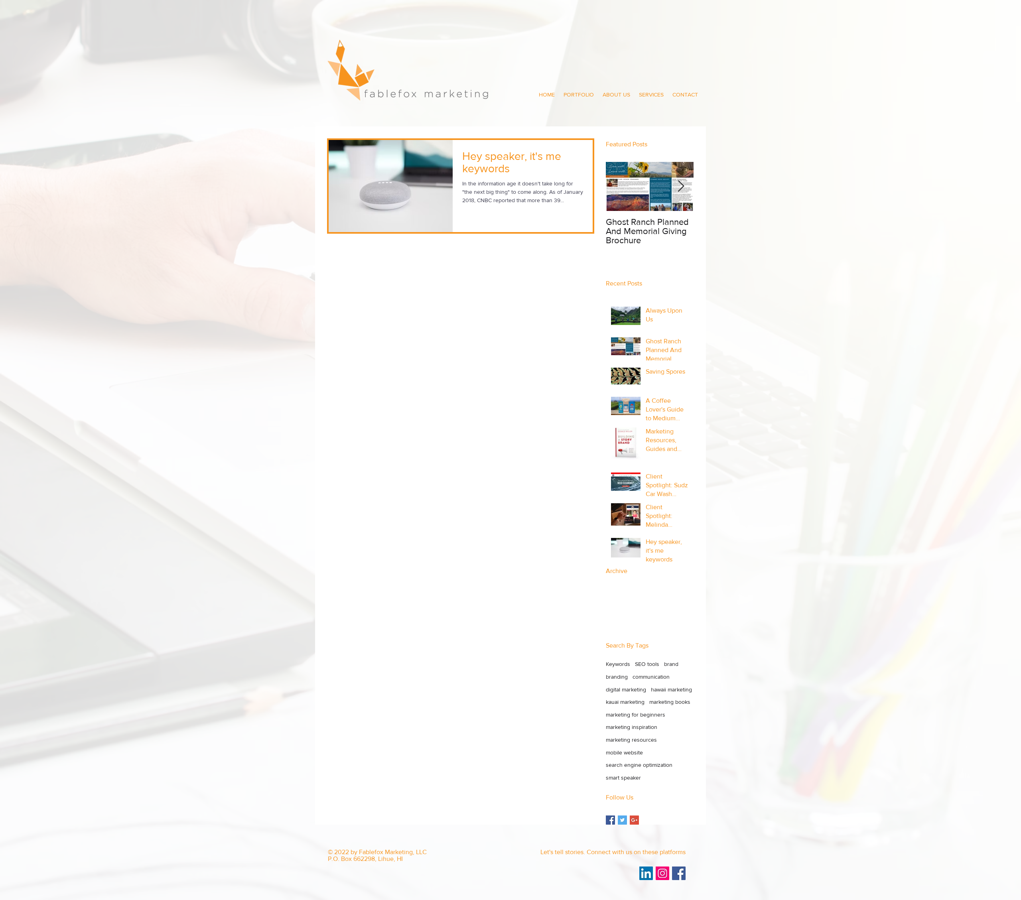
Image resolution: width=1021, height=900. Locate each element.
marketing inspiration (631, 727)
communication (651, 677)
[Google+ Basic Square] (634, 820)
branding (617, 677)
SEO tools (647, 664)
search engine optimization (639, 765)
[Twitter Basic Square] (622, 820)
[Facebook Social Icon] (679, 873)
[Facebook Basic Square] (610, 820)
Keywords (618, 664)
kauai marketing (625, 702)
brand (671, 664)
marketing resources (631, 740)
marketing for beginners (635, 714)
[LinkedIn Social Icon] (646, 873)
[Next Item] (680, 187)
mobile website (624, 752)
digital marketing (626, 689)
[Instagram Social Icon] (662, 873)
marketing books (669, 702)
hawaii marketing (671, 689)
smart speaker (623, 777)
